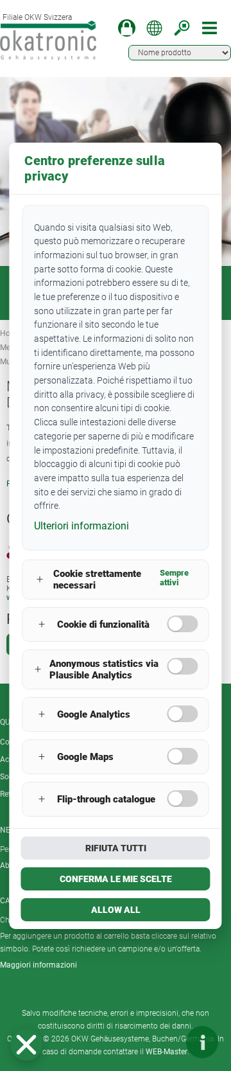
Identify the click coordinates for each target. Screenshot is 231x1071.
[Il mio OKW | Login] (126, 28)
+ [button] (40, 579)
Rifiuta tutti (115, 848)
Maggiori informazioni (38, 964)
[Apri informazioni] (202, 1042)
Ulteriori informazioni (81, 526)
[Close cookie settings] (26, 1045)
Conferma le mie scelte (116, 879)
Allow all (116, 910)
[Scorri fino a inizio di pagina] (164, 1042)
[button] (26, 1045)
